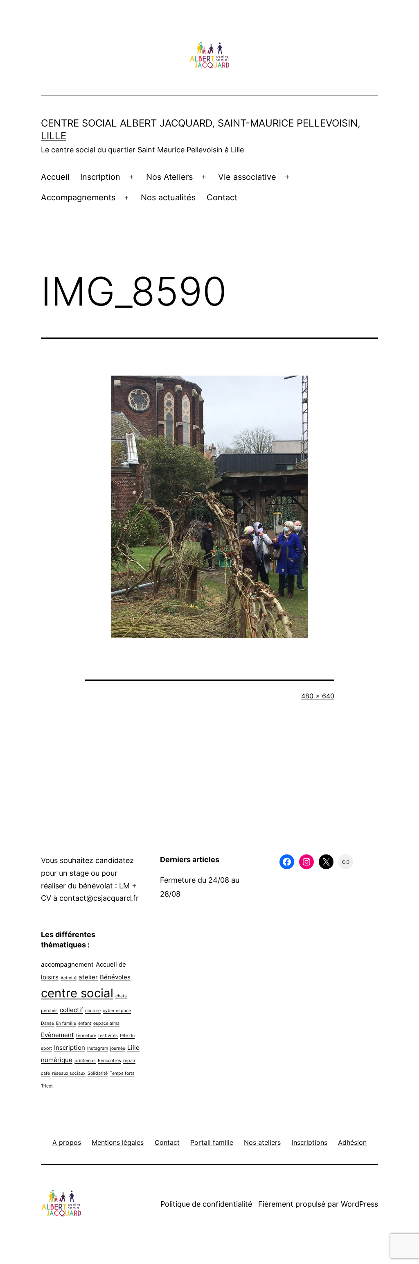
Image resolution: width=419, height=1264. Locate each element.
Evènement (57, 1035)
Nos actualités (168, 197)
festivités (108, 1035)
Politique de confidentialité (206, 1204)
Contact (222, 197)
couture (93, 1010)
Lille (133, 1047)
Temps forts (122, 1073)
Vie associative (247, 177)
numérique (56, 1060)
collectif (71, 1010)
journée (117, 1048)
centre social (77, 993)
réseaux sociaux (69, 1073)
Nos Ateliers (169, 177)
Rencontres (109, 1060)
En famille (66, 1023)
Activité (69, 978)
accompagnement (67, 964)
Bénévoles (115, 977)
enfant (84, 1023)
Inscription (100, 177)
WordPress (359, 1204)
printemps (85, 1060)
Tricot (47, 1086)
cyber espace (117, 1010)
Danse (47, 1023)
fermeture (86, 1035)
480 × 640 (317, 696)
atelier (88, 977)
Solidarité (98, 1073)
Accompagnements (78, 197)
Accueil (55, 177)
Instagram (97, 1048)
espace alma (106, 1023)
